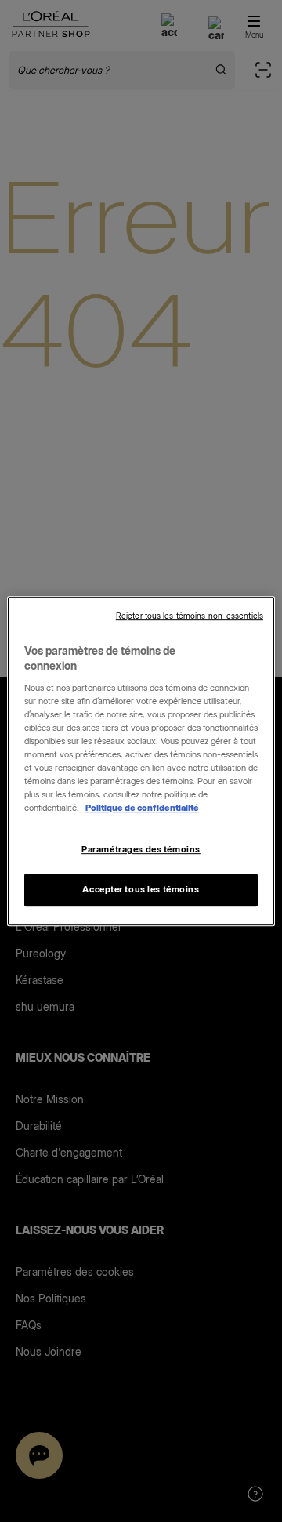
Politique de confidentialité (142, 807)
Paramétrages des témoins (141, 849)
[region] (141, 761)
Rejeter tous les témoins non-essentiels (189, 616)
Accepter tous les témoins (140, 889)
